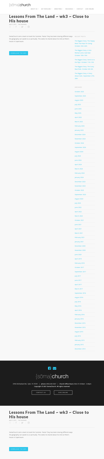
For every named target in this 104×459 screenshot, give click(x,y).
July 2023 (78, 203)
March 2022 (79, 216)
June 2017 (78, 280)
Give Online (89, 9)
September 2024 (80, 147)
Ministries (58, 9)
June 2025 (78, 109)
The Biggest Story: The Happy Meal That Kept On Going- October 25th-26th (85, 43)
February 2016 (79, 314)
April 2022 (78, 212)
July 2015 (78, 336)
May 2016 (78, 306)
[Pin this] (29, 27)
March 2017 (79, 289)
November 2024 (80, 139)
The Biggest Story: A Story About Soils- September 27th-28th (85, 75)
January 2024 (79, 177)
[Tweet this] (22, 27)
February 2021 (79, 237)
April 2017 (78, 284)
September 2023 (80, 194)
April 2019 (78, 259)
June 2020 (78, 254)
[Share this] (16, 27)
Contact (80, 9)
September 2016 (80, 293)
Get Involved (46, 9)
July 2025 (78, 104)
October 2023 (79, 190)
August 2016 (79, 297)
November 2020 (80, 250)
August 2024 (79, 152)
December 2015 (80, 323)
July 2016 (78, 302)
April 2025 (78, 117)
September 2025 (80, 96)
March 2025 (79, 122)
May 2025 (78, 113)
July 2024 (78, 156)
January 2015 (79, 345)
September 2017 (80, 272)
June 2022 (78, 207)
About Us (34, 9)
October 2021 (79, 220)
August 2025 (79, 100)
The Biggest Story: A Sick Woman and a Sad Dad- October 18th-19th (83, 52)
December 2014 (80, 349)
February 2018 (79, 263)
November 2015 (80, 327)
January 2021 (79, 242)
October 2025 (79, 92)
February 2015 (79, 340)
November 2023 (80, 186)
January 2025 (79, 130)
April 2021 (78, 229)
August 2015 (79, 332)
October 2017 (79, 267)
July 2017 (78, 276)
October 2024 (79, 143)
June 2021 (78, 224)
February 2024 (79, 173)
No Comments (22, 24)
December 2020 (80, 246)
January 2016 (79, 319)
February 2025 (79, 126)
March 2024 (79, 169)
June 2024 (78, 160)
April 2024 (78, 164)
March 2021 (79, 233)
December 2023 (80, 182)
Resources (69, 9)
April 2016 (78, 310)
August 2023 (79, 199)
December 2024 (80, 134)
